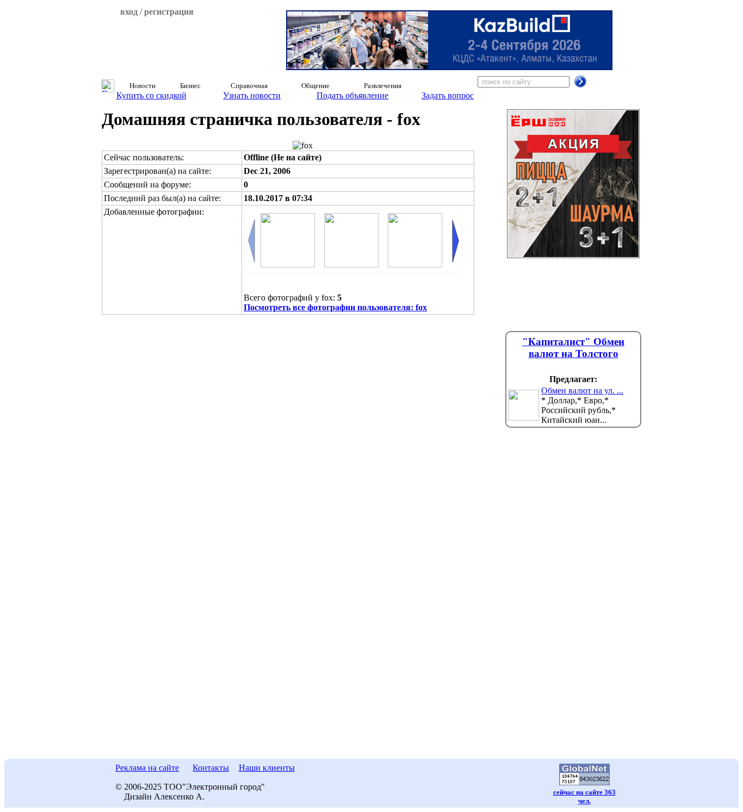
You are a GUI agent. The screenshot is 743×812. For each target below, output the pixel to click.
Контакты (211, 767)
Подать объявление (352, 95)
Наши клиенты (267, 767)
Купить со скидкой (151, 95)
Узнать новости (252, 95)
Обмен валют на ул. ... (582, 390)
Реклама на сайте (147, 767)
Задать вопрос (448, 95)
